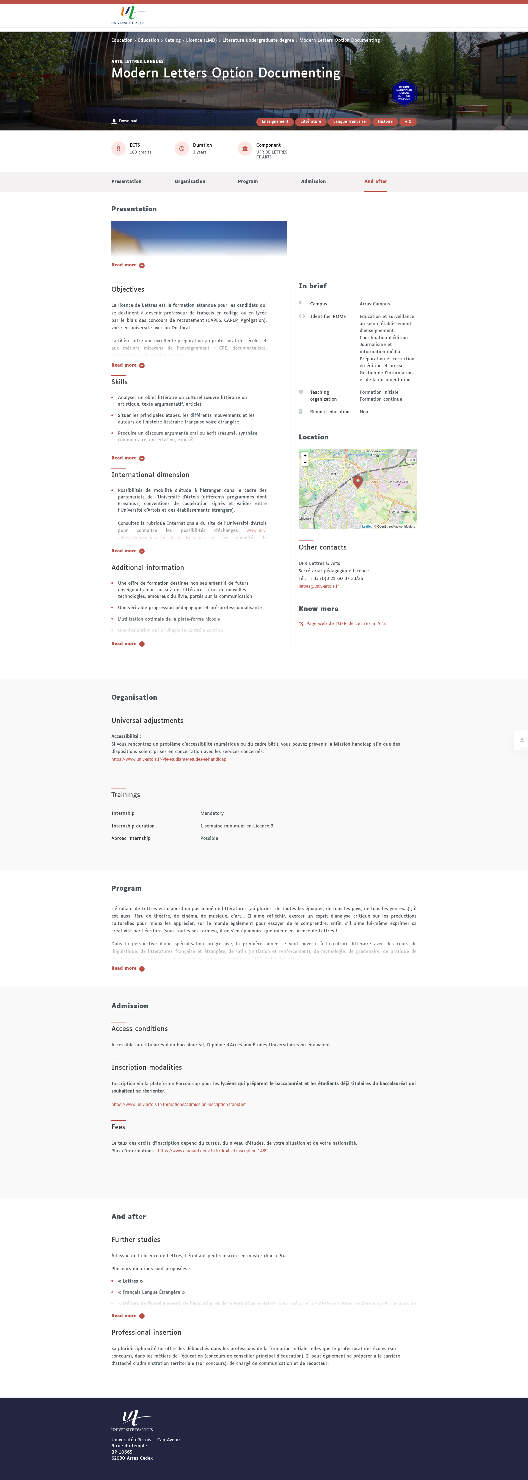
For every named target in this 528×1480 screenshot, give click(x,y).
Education (122, 40)
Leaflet (367, 526)
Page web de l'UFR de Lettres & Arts (346, 623)
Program (248, 181)
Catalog (173, 40)
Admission (313, 181)
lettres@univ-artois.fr (319, 586)
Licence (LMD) (201, 40)
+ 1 (408, 122)
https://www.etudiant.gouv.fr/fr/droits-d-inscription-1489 (213, 1151)
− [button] (305, 462)
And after (375, 181)
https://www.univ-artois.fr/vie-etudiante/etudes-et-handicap (168, 759)
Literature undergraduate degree (258, 40)
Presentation (126, 181)
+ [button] (305, 455)
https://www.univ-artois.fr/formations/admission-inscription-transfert (179, 1104)
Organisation (190, 181)
